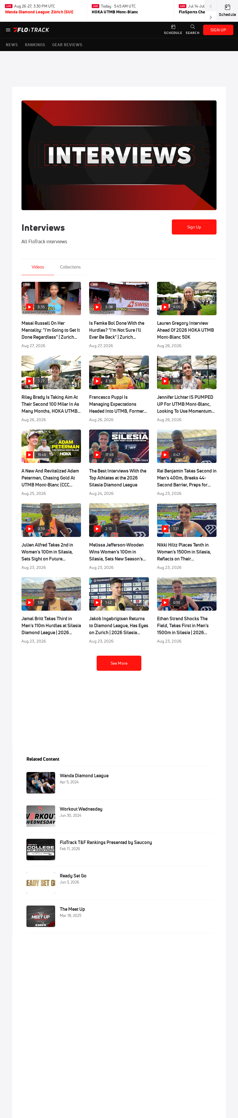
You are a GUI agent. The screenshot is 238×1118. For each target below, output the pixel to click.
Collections (70, 267)
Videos (38, 267)
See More (119, 663)
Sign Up (194, 227)
